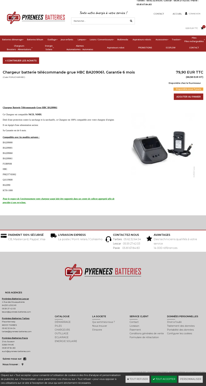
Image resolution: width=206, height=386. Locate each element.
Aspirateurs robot (115, 47)
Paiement (135, 329)
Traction (176, 39)
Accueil (177, 13)
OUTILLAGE (61, 333)
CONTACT (194, 47)
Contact (159, 13)
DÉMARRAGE (63, 322)
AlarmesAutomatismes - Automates (79, 47)
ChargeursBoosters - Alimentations (19, 47)
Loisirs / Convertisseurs (101, 39)
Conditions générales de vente (147, 333)
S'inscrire (97, 329)
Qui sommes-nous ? (103, 322)
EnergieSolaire (49, 47)
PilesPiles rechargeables (194, 39)
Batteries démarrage (12, 39)
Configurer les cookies (179, 333)
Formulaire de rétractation (144, 337)
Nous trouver (99, 325)
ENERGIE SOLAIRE (66, 341)
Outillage (51, 39)
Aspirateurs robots (142, 39)
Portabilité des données (180, 329)
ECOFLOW (170, 47)
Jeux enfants (67, 39)
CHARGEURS (62, 329)
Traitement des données (181, 325)
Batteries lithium (35, 39)
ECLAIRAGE (62, 337)
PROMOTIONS (145, 47)
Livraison (134, 325)
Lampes (81, 39)
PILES (58, 325)
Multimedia (122, 39)
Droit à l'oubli (174, 322)
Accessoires (161, 39)
